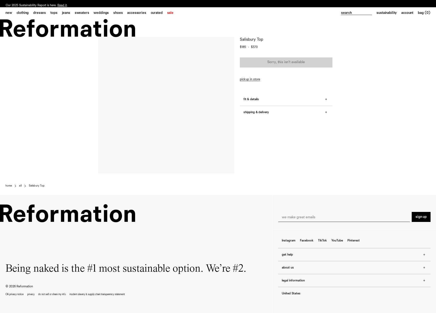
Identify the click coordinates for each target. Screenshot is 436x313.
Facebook (306, 240)
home (8, 185)
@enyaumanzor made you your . (40, 3)
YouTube (337, 240)
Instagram (288, 240)
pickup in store (250, 79)
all (20, 185)
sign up (421, 217)
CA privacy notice (14, 294)
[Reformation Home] (218, 28)
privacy (31, 294)
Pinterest (353, 240)
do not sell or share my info (52, 294)
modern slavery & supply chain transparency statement (97, 294)
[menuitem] (11, 13)
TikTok (322, 240)
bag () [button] (424, 13)
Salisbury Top (37, 185)
